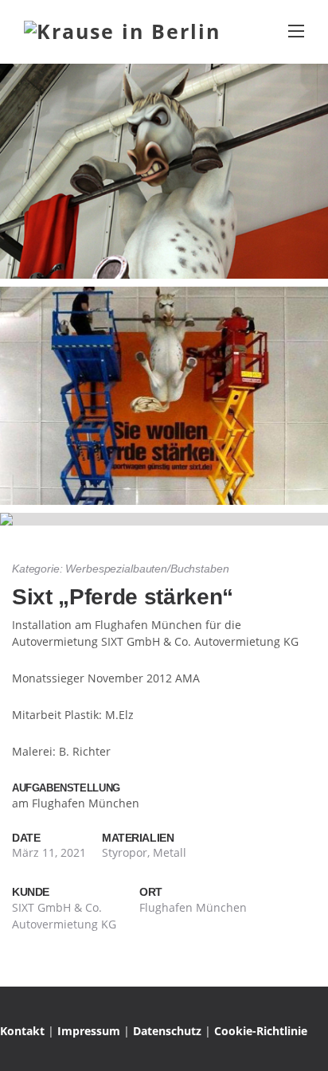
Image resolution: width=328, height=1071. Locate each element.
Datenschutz (167, 1030)
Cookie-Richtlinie (260, 1030)
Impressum (88, 1030)
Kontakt (22, 1030)
